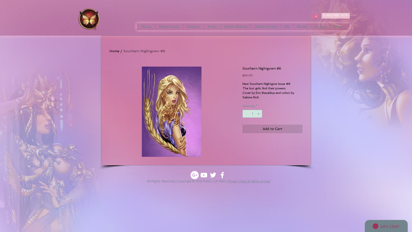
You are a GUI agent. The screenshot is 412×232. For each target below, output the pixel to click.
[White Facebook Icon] (222, 175)
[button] (316, 15)
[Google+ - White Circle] (195, 175)
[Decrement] (245, 114)
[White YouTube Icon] (204, 175)
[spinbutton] (252, 114)
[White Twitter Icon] (213, 175)
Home (114, 51)
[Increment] (259, 114)
